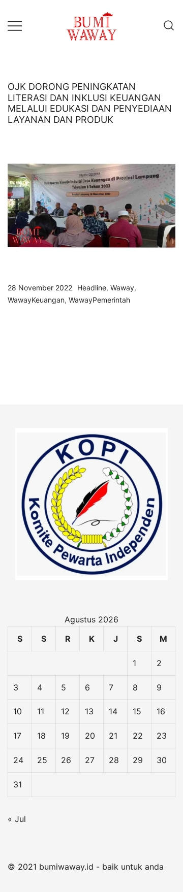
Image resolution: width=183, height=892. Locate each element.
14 (113, 711)
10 (17, 711)
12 (65, 711)
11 (40, 711)
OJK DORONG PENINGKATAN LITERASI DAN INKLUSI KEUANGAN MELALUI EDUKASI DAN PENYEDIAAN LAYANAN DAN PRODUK (90, 103)
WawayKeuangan (36, 299)
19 (65, 736)
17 (17, 736)
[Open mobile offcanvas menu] (15, 25)
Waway (122, 287)
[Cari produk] (169, 25)
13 (89, 711)
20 (90, 736)
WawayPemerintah (99, 299)
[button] (12, 367)
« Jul (17, 819)
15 (137, 711)
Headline (91, 287)
